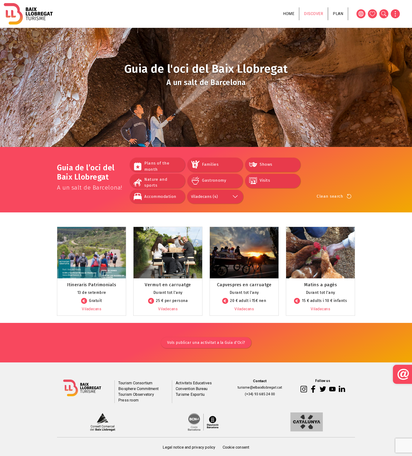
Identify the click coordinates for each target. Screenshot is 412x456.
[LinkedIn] (341, 389)
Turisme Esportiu (190, 394)
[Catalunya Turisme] (306, 421)
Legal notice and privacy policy (189, 447)
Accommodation (160, 196)
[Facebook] (313, 389)
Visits (265, 180)
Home (288, 13)
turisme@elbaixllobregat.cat (259, 387)
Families (210, 164)
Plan (338, 13)
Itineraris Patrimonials (91, 284)
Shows (266, 164)
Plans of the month (156, 166)
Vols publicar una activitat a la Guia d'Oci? (206, 342)
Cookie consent (236, 447)
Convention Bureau (191, 388)
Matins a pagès (320, 284)
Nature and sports (155, 182)
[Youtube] (332, 389)
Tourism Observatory (136, 394)
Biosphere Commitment (138, 388)
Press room (128, 400)
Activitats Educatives (194, 383)
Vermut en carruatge (168, 284)
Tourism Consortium (135, 383)
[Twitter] (322, 389)
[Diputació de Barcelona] (203, 421)
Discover (313, 13)
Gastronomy (214, 180)
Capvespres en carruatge (244, 284)
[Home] (28, 14)
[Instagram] (303, 389)
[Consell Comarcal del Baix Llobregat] (102, 421)
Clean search (330, 196)
